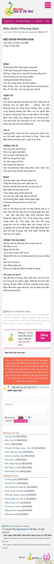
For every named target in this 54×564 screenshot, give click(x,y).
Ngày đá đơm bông (13, 510)
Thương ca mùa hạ (13, 506)
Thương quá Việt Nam (14, 491)
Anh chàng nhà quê (13, 463)
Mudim (41, 562)
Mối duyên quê (11, 514)
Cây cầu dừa (10, 436)
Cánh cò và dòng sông (14, 456)
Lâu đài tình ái (11, 483)
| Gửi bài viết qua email (27, 32)
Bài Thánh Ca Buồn (13, 467)
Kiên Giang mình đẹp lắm (15, 487)
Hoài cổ (8, 444)
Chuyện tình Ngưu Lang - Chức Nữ (19, 448)
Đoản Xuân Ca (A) (12, 471)
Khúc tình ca (10, 460)
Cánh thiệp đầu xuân (13, 452)
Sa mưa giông (11, 479)
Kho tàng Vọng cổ (23, 21)
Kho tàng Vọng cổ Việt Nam (24, 529)
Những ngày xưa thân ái (15, 499)
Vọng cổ (38, 21)
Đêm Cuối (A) (10, 440)
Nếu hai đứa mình (12, 503)
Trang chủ (8, 21)
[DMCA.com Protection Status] (16, 311)
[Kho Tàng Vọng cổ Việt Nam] (19, 9)
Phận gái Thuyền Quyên (15, 495)
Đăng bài (44, 336)
